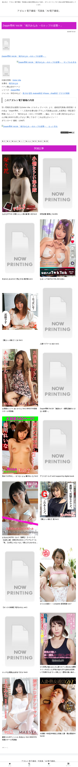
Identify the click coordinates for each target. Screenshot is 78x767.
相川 (41, 141)
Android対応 (38, 93)
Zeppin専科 (15, 90)
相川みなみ (13, 83)
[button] (72, 457)
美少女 (25, 93)
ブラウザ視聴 (63, 93)
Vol (9, 141)
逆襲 (47, 141)
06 (4, 141)
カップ (22, 141)
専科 (35, 141)
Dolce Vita (17, 80)
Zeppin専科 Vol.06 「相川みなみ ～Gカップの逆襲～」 (24, 56)
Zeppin (15, 141)
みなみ (29, 141)
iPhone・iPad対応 (50, 93)
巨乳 (30, 93)
